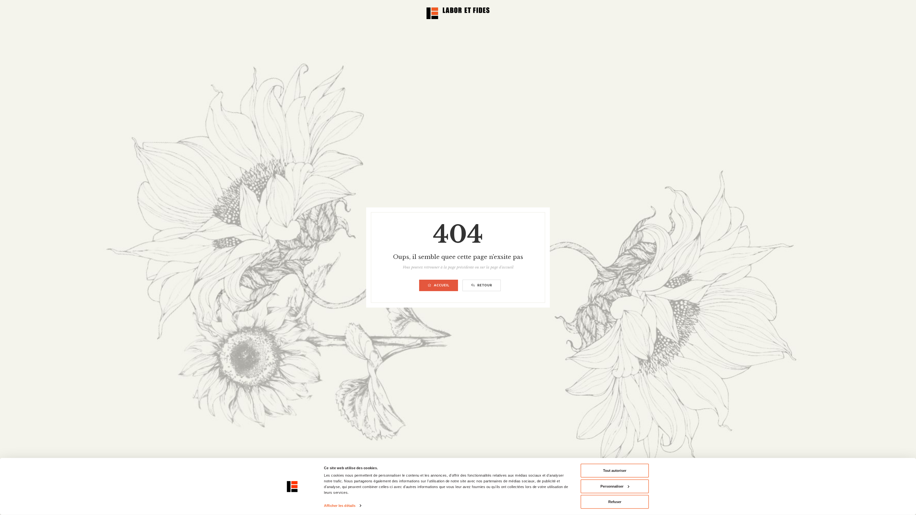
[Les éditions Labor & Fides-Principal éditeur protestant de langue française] (458, 13)
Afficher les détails (339, 506)
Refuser (614, 502)
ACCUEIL (441, 285)
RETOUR (484, 285)
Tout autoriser (614, 471)
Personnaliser (612, 486)
